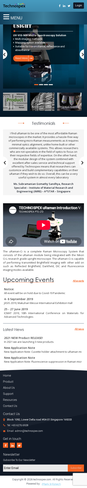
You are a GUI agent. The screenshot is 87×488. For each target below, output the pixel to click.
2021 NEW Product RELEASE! (23, 338)
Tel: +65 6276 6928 (17, 425)
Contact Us (10, 406)
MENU (16, 18)
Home (7, 375)
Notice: (9, 289)
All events (78, 280)
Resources (10, 399)
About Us (9, 387)
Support (8, 393)
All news (79, 328)
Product (8, 381)
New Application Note (19, 348)
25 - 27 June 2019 (16, 309)
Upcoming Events (28, 279)
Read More (11, 58)
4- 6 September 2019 (18, 299)
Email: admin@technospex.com (25, 430)
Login (78, 5)
